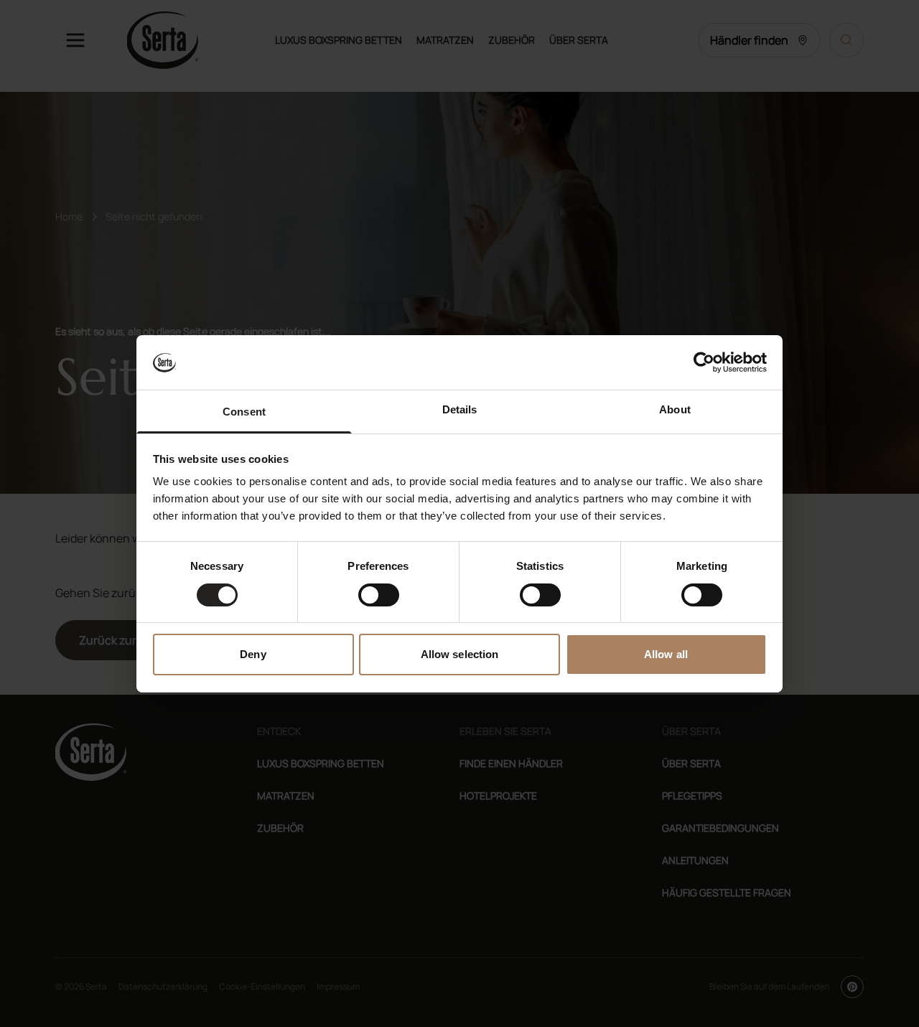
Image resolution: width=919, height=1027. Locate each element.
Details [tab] (459, 409)
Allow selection (460, 654)
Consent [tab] (244, 411)
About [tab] (675, 409)
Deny (253, 654)
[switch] (378, 594)
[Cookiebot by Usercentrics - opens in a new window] (704, 362)
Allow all (666, 654)
